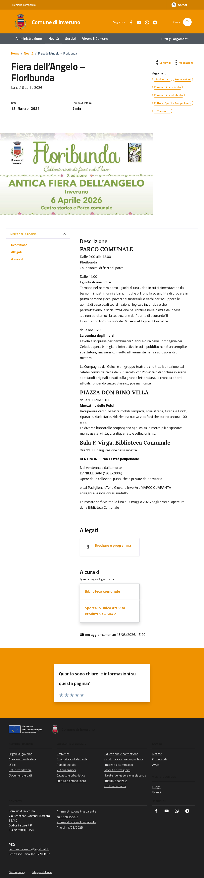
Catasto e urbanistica (71, 775)
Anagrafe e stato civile (72, 759)
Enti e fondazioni (20, 770)
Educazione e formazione (121, 753)
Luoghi (156, 786)
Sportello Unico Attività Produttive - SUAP (105, 611)
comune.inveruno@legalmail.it (29, 849)
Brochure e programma (113, 545)
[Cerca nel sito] (187, 22)
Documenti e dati (20, 775)
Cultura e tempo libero (71, 780)
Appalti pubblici (66, 764)
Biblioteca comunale (102, 591)
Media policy (17, 872)
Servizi (70, 38)
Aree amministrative (22, 759)
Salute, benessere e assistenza (125, 775)
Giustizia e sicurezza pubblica (123, 759)
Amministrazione (29, 38)
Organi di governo (20, 753)
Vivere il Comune (95, 38)
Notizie (157, 753)
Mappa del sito (42, 872)
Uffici (12, 764)
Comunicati (159, 759)
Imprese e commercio (118, 764)
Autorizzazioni (66, 770)
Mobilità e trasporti (117, 770)
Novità (53, 38)
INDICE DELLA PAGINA (23, 234)
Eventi (156, 792)
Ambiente (63, 753)
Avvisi (156, 764)
